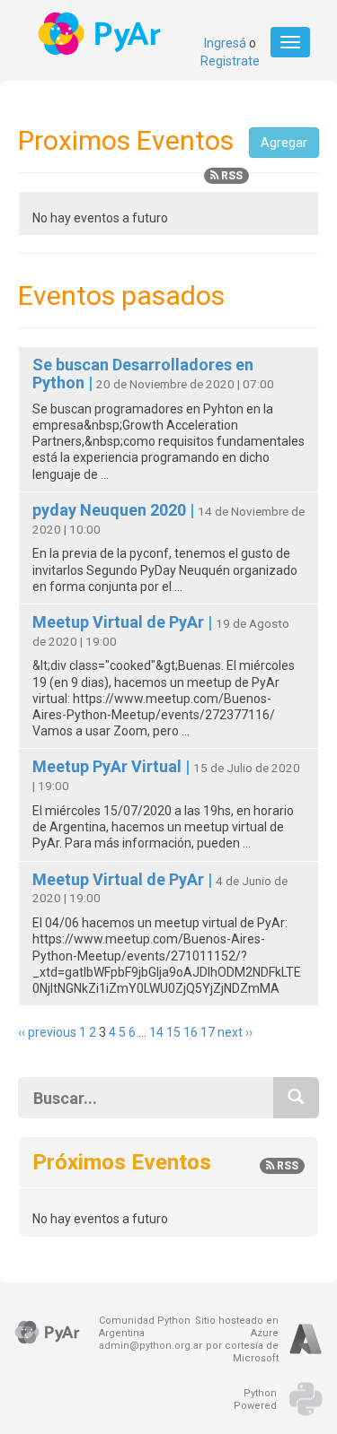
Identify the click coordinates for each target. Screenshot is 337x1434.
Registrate (230, 61)
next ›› (235, 1032)
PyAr (101, 33)
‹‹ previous (47, 1032)
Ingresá (225, 43)
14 (156, 1032)
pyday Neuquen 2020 (111, 509)
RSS (230, 175)
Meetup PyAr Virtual (108, 766)
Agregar (284, 142)
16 (190, 1032)
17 (207, 1032)
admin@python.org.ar (150, 1345)
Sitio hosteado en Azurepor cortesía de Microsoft (237, 1339)
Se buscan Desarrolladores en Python (142, 373)
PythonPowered (255, 1399)
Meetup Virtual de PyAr (120, 622)
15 (173, 1032)
